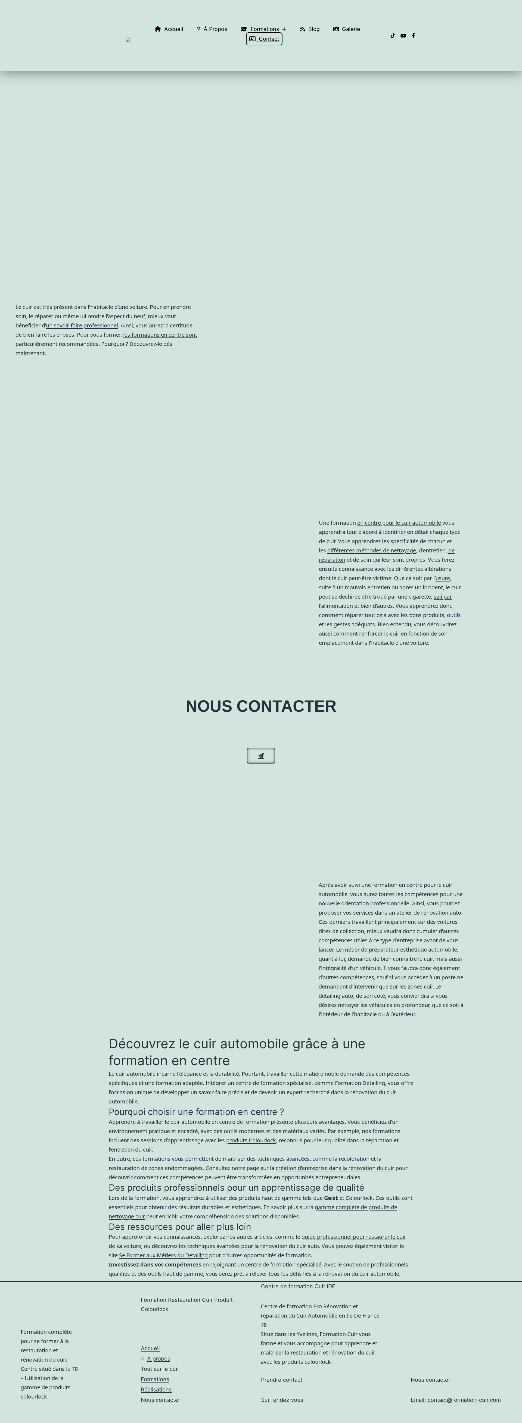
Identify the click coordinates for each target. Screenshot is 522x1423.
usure (443, 578)
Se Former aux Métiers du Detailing (163, 1255)
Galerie (349, 29)
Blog (312, 29)
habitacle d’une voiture (118, 307)
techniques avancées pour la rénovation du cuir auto (253, 1246)
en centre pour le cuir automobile (399, 522)
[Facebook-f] (413, 35)
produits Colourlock (251, 1140)
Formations (263, 29)
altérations (437, 569)
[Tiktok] (392, 35)
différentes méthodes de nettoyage (371, 550)
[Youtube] (403, 35)
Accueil (172, 29)
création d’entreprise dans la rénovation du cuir (335, 1168)
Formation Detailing (360, 1083)
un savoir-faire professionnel (82, 325)
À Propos (213, 29)
